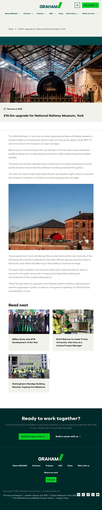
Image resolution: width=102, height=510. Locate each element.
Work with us (71, 13)
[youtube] (97, 494)
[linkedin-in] (78, 494)
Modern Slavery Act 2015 (36, 495)
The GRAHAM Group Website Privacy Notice (33, 498)
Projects (40, 13)
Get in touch (89, 5)
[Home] (51, 5)
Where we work (88, 13)
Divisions (27, 13)
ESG (51, 13)
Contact (51, 480)
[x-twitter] (93, 494)
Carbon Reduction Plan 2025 (63, 495)
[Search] (77, 5)
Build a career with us (67, 436)
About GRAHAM (11, 13)
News (61, 13)
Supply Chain (62, 498)
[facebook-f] (88, 494)
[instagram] (83, 494)
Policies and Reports (13, 495)
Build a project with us (33, 436)
